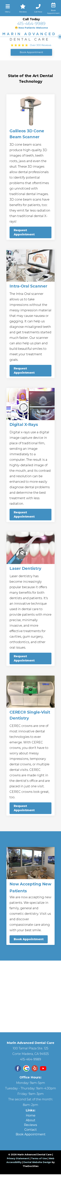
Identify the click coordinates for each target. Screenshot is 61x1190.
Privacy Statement (18, 1158)
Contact (30, 1129)
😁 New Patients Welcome (31, 27)
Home (30, 1115)
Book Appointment (28, 939)
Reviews (30, 1125)
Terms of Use (39, 1158)
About (30, 1120)
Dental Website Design (37, 1162)
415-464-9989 (31, 23)
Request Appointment (24, 232)
